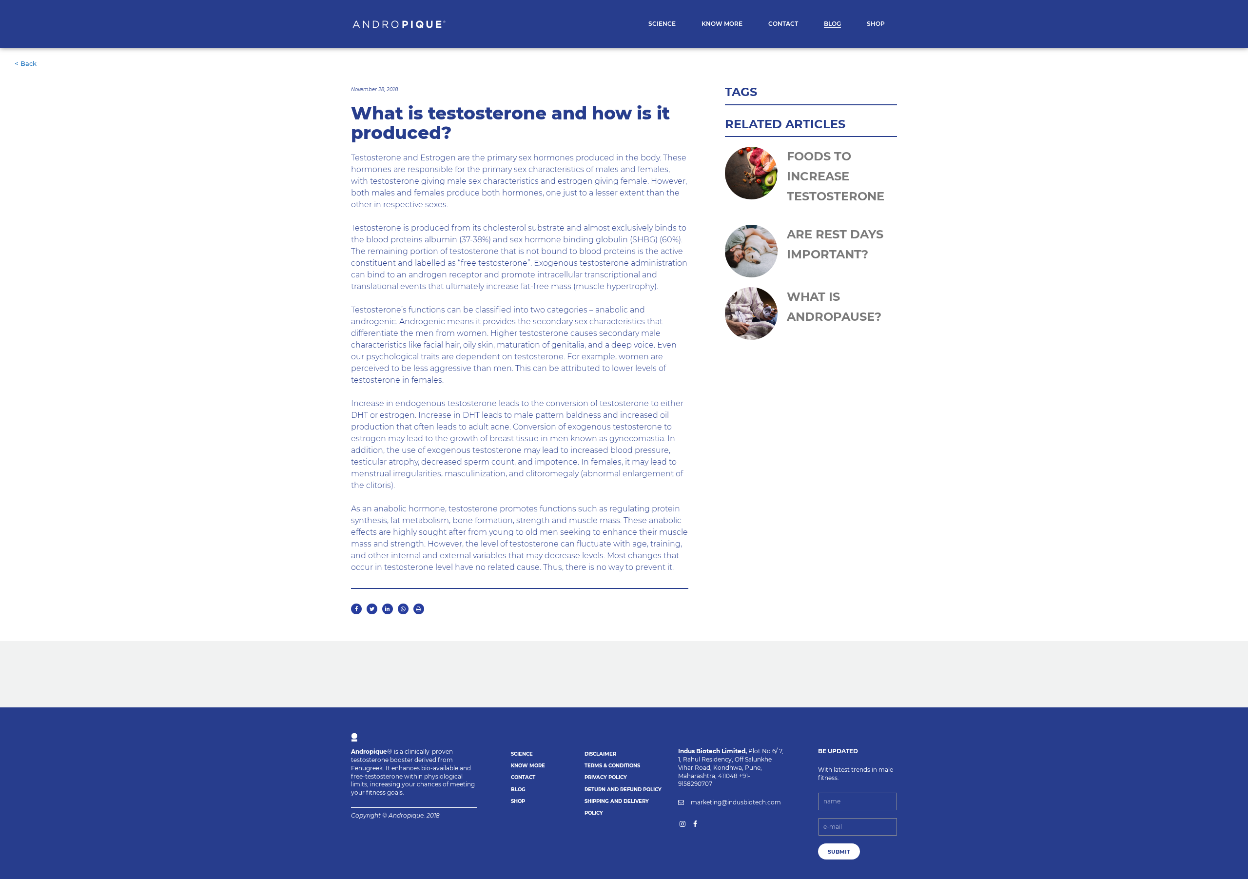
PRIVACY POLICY (606, 777)
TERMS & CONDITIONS (612, 765)
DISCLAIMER (600, 754)
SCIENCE (522, 754)
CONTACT (523, 777)
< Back (26, 63)
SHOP (518, 801)
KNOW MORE (528, 765)
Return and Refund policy (623, 789)
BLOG (518, 789)
